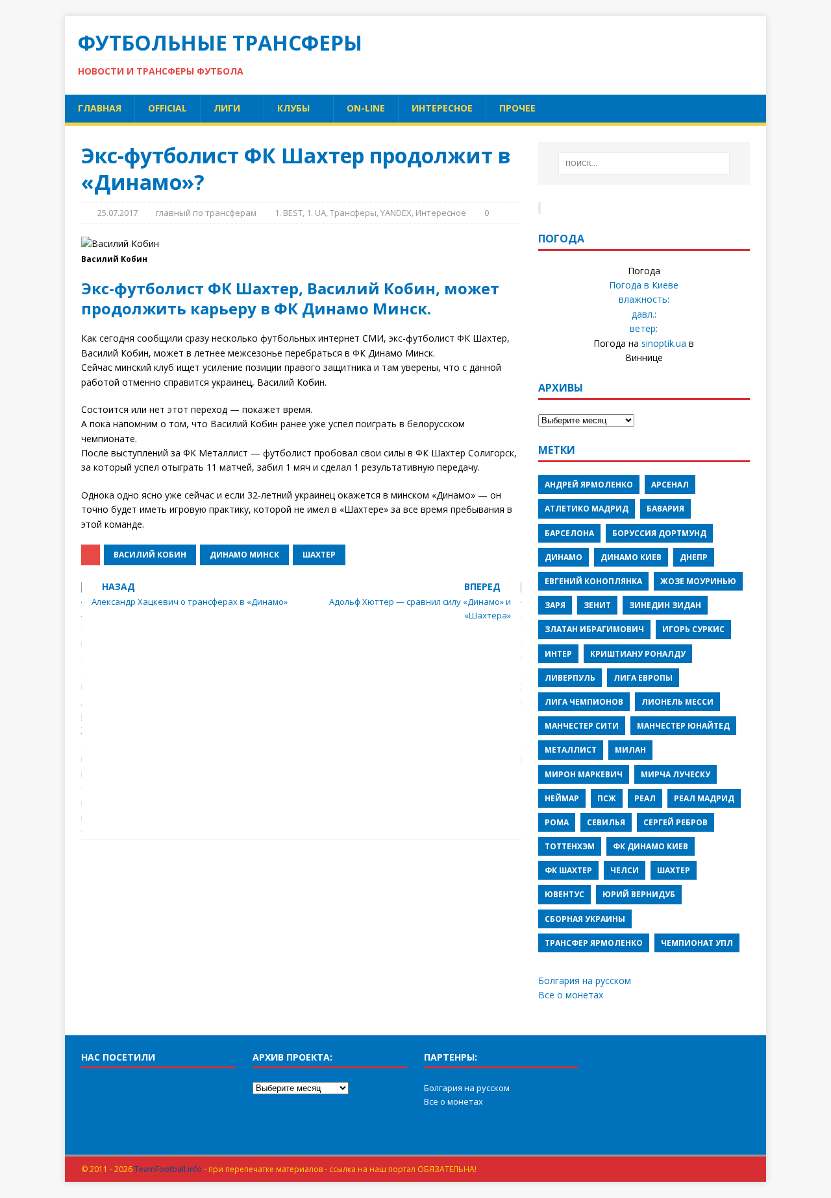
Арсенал (670, 484)
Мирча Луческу (675, 774)
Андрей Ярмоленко (589, 484)
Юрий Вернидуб (638, 894)
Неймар (562, 798)
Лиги (227, 108)
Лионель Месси (677, 701)
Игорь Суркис (693, 629)
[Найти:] (644, 163)
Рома (557, 822)
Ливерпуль (570, 677)
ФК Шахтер (568, 870)
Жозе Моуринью (698, 581)
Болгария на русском (584, 980)
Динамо (563, 557)
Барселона (569, 533)
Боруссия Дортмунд (659, 533)
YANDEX (396, 212)
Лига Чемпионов (584, 701)
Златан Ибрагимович (594, 629)
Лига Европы (643, 677)
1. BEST (289, 212)
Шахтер (319, 554)
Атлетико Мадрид (586, 508)
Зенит (597, 605)
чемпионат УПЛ (697, 942)
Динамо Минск (244, 554)
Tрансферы (353, 212)
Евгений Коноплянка (593, 581)
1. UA (316, 212)
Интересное (442, 108)
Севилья (606, 822)
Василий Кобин (150, 554)
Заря (555, 605)
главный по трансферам (206, 212)
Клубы (293, 108)
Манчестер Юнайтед (683, 725)
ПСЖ (606, 798)
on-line (366, 108)
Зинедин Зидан (665, 605)
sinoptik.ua (663, 343)
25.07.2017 (117, 212)
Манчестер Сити (582, 725)
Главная (99, 108)
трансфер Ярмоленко (594, 942)
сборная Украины (585, 918)
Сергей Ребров (675, 822)
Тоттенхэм (570, 846)
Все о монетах (570, 995)
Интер (558, 653)
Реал (645, 798)
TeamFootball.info (168, 1169)
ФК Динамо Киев (650, 846)
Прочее (517, 108)
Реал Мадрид (704, 798)
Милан (630, 749)
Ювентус (564, 894)
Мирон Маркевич (584, 774)
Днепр (694, 557)
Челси (624, 870)
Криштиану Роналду (638, 653)
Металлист (571, 749)
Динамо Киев (631, 557)
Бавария (665, 508)
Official (167, 108)
